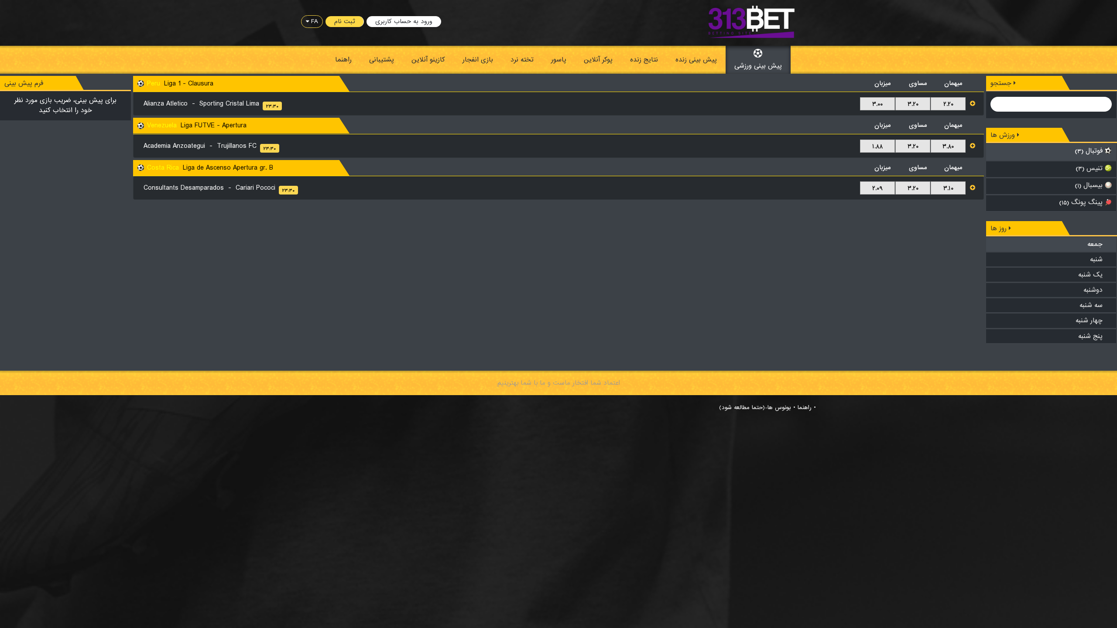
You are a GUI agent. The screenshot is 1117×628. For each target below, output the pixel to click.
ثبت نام (344, 21)
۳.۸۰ (948, 146)
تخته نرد (522, 60)
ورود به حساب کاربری (403, 21)
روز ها (999, 228)
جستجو (1002, 83)
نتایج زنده (644, 60)
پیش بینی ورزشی (758, 66)
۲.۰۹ (877, 188)
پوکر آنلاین (598, 60)
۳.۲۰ (913, 104)
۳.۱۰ (948, 188)
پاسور (558, 60)
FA (313, 21)
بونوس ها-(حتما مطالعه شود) (755, 408)
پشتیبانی (381, 60)
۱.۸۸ (877, 146)
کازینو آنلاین (428, 60)
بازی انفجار (478, 60)
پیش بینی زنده (696, 60)
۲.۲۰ (948, 104)
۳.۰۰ (877, 104)
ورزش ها (1003, 135)
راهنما (343, 60)
